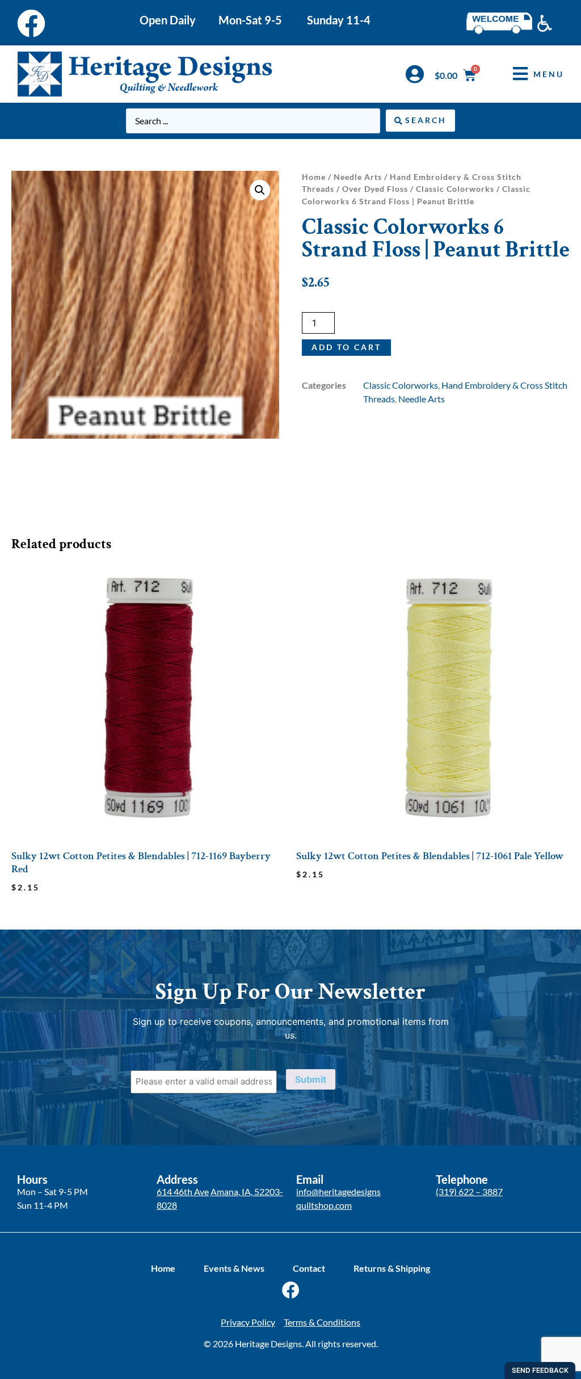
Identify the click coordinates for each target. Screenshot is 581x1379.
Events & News (234, 1268)
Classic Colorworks (455, 189)
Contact (309, 1268)
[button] (530, 74)
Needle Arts (358, 177)
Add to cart (346, 347)
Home (314, 177)
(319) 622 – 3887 (469, 1191)
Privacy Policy (248, 1322)
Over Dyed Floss (375, 189)
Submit (310, 1079)
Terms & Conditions (322, 1322)
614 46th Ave (183, 1191)
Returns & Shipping (391, 1268)
